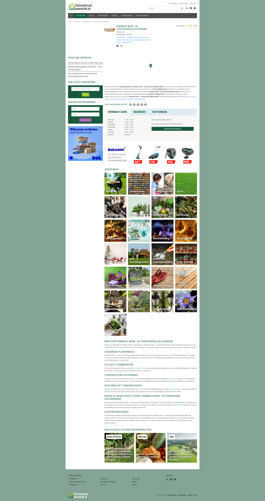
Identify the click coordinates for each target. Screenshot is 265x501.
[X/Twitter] (121, 46)
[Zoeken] (181, 8)
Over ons (192, 4)
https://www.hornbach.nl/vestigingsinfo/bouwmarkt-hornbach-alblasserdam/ (133, 41)
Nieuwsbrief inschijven (108, 482)
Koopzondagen (142, 15)
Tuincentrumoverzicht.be (77, 482)
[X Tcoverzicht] (186, 8)
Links (195, 495)
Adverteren (183, 4)
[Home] (71, 15)
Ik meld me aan (85, 120)
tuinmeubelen (137, 368)
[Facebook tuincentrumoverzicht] (190, 8)
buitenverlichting (172, 379)
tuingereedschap (175, 389)
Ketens (114, 15)
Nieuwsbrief (173, 4)
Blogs (91, 15)
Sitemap (190, 495)
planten (168, 355)
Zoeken (85, 94)
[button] (150, 66)
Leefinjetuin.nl (73, 479)
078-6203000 (120, 37)
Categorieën (103, 15)
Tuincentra (80, 15)
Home (69, 21)
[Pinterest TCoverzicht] (194, 8)
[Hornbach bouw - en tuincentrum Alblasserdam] (109, 30)
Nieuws (134, 482)
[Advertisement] (85, 39)
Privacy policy (182, 495)
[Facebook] (117, 46)
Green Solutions (172, 495)
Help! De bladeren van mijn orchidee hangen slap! (85, 63)
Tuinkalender (126, 15)
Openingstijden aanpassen (172, 129)
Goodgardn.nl (73, 485)
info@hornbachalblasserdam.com (138, 37)
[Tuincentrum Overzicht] (81, 6)
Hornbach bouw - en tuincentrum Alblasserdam (95, 21)
